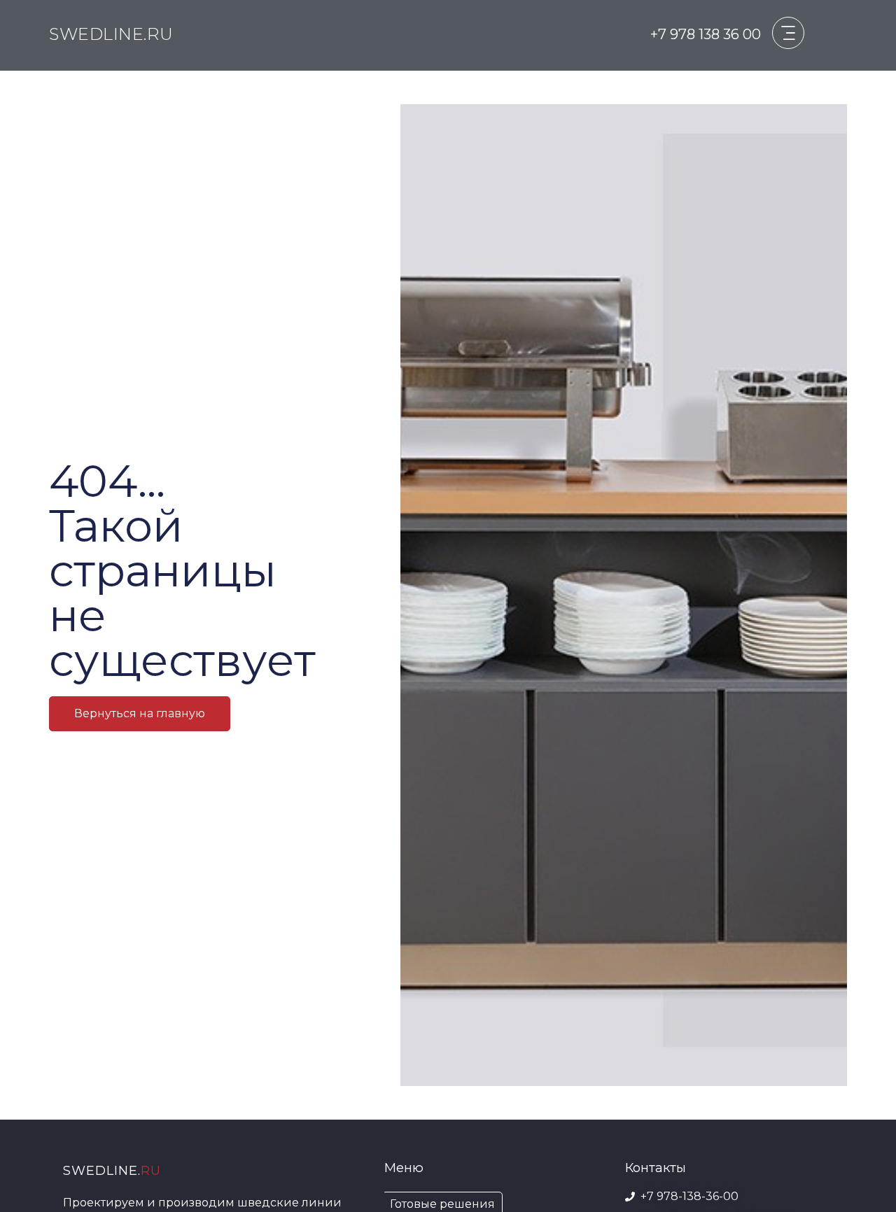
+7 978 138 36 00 (705, 34)
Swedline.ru (111, 34)
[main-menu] (788, 33)
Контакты (655, 1168)
